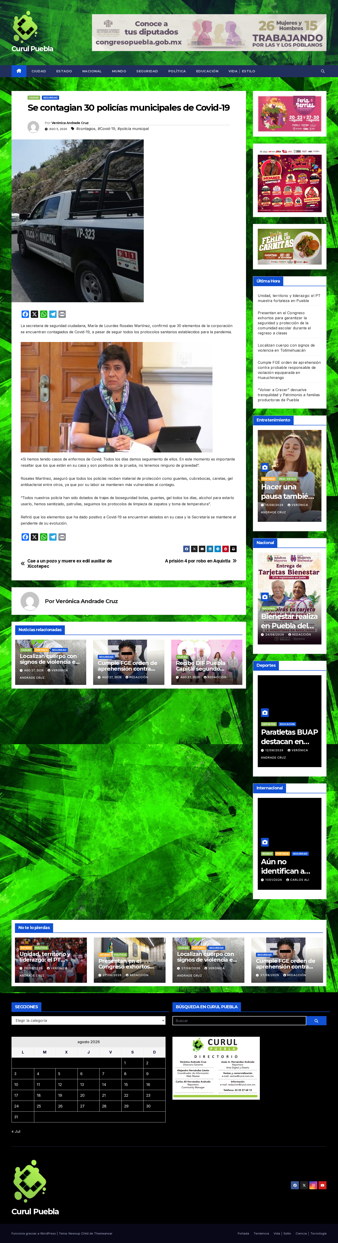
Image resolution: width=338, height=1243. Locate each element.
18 (39, 1095)
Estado (64, 71)
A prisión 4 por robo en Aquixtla (197, 561)
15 (126, 1084)
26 (60, 1106)
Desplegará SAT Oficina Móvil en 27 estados (289, 626)
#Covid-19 (106, 128)
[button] (323, 71)
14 (104, 1084)
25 (39, 1106)
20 (82, 1095)
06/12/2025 (274, 873)
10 (16, 1084)
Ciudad (39, 71)
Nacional (92, 71)
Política (177, 71)
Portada (41, 650)
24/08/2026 (275, 634)
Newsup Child (79, 1233)
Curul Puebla (32, 49)
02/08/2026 (275, 757)
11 (38, 1084)
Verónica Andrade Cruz (70, 123)
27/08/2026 (113, 975)
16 (148, 1084)
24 (16, 1106)
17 (16, 1095)
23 (148, 1095)
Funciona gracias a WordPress (34, 1233)
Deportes (283, 731)
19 (60, 1095)
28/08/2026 (34, 968)
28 (104, 1106)
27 (82, 1106)
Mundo (119, 71)
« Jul (15, 1131)
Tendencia (286, 478)
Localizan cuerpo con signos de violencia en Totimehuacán (49, 662)
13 (82, 1084)
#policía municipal (133, 128)
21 (104, 1095)
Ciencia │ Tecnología (311, 1233)
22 (126, 1095)
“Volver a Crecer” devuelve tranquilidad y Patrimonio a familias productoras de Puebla (289, 394)
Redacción (138, 677)
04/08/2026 (275, 505)
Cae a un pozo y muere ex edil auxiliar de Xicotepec (69, 563)
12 (60, 1084)
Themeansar (103, 1233)
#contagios (85, 128)
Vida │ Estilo (242, 71)
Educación (207, 71)
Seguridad (147, 71)
